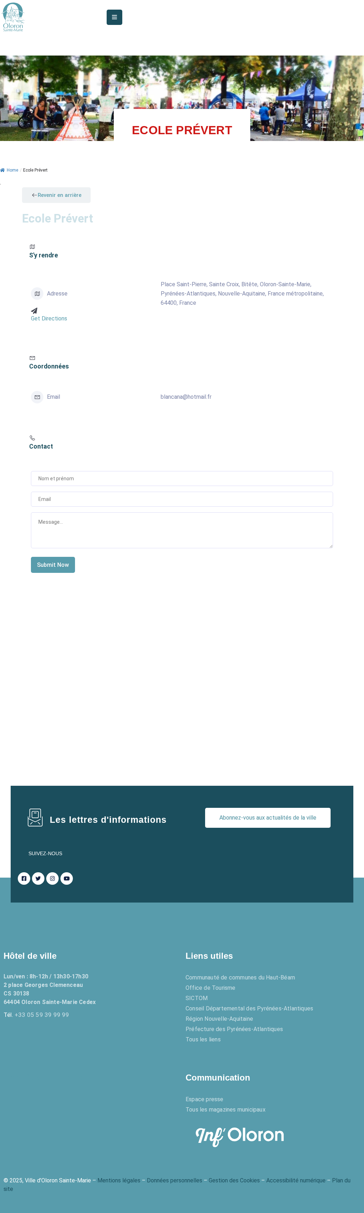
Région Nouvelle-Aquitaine (219, 1018)
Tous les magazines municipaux (226, 1109)
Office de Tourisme (211, 987)
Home (12, 170)
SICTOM (197, 998)
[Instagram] (52, 878)
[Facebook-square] (24, 878)
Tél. (36, 1014)
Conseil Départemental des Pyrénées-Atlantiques (249, 1008)
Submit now (53, 564)
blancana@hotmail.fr (186, 396)
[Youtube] (66, 878)
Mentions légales (118, 1180)
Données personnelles (174, 1180)
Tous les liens (203, 1039)
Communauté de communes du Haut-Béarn (240, 977)
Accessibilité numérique (296, 1180)
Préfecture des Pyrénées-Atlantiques (234, 1029)
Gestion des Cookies (234, 1180)
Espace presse (205, 1099)
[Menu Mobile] (114, 17)
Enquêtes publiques (44, 1077)
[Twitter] (38, 878)
